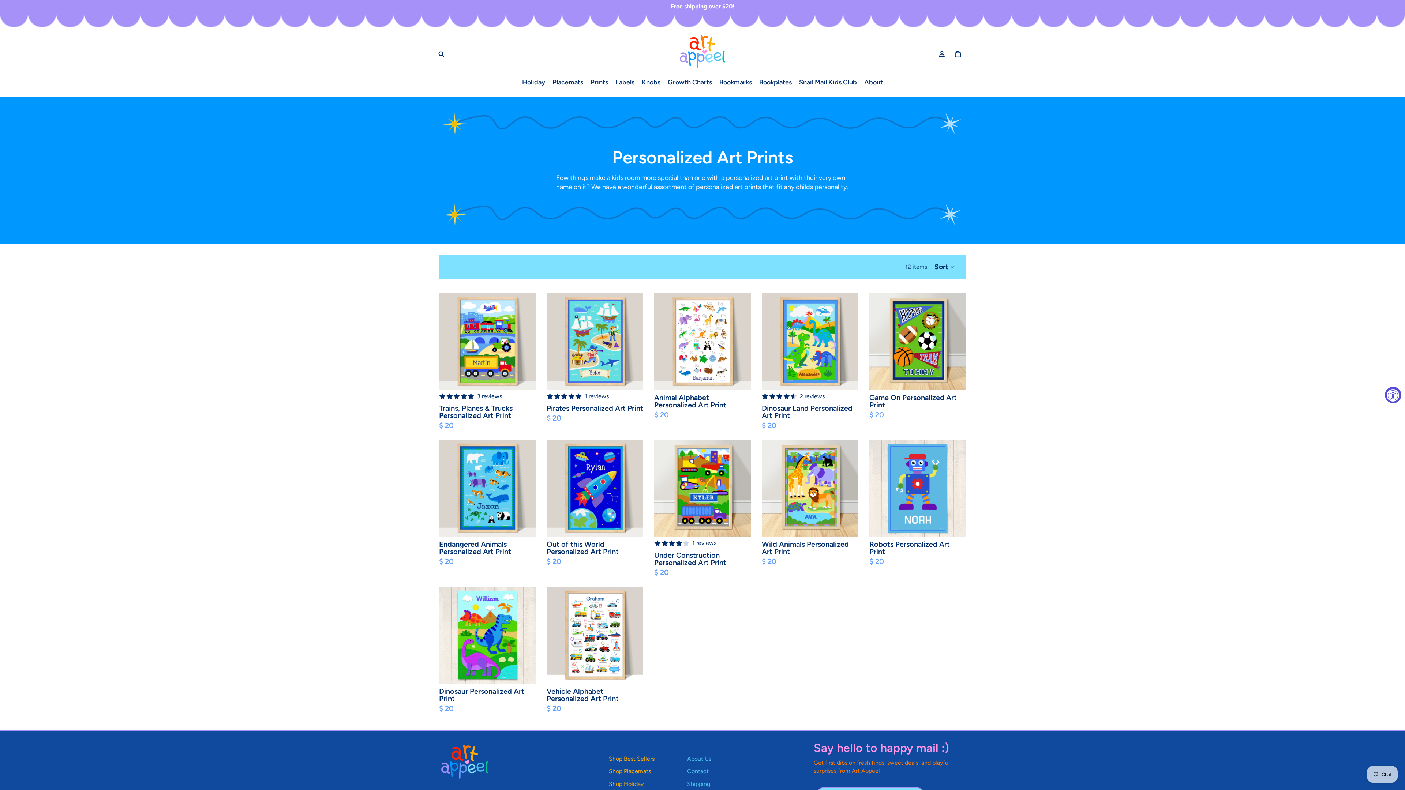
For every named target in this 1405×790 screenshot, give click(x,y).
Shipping (698, 783)
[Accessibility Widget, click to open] (1393, 395)
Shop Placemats (630, 771)
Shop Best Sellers (632, 758)
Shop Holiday (626, 783)
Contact (698, 771)
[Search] (441, 54)
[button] (944, 267)
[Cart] (958, 54)
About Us (699, 758)
